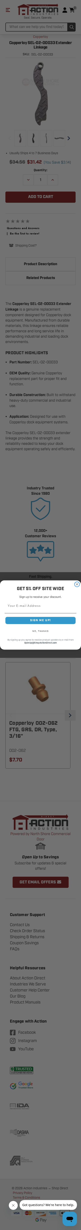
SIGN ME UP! (40, 620)
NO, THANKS (40, 631)
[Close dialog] (77, 584)
